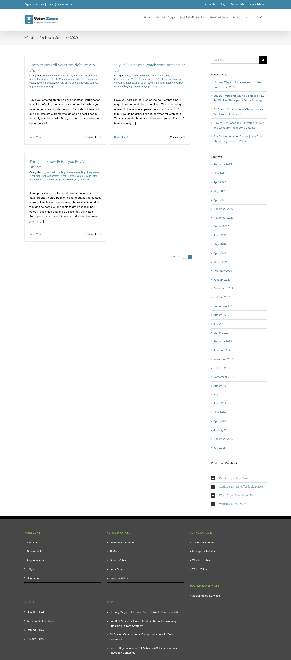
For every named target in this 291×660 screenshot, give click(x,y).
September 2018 (223, 376)
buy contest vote (136, 75)
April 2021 (219, 200)
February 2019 (222, 341)
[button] (261, 17)
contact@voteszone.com (60, 4)
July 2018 (219, 394)
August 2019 (221, 314)
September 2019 (223, 306)
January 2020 (222, 279)
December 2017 (223, 438)
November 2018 (223, 359)
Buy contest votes (155, 75)
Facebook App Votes (122, 542)
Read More (35, 137)
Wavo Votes (199, 569)
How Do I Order (36, 612)
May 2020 (219, 244)
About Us (32, 542)
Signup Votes (117, 560)
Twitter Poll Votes (203, 542)
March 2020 (220, 262)
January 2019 (222, 350)
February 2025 (222, 164)
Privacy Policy (35, 638)
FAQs (30, 569)
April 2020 (219, 253)
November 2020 (223, 217)
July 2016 (219, 447)
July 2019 (219, 323)
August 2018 (221, 385)
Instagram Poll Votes (205, 551)
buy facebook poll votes (86, 75)
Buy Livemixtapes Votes (42, 179)
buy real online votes (66, 82)
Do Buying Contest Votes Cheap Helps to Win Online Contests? (142, 637)
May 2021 (219, 191)
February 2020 (222, 270)
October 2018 (222, 368)
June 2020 (220, 235)
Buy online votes (45, 82)
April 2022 (219, 182)
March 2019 (220, 332)
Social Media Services (206, 595)
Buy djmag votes (147, 79)
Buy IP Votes (90, 176)
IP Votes (114, 551)
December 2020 (223, 208)
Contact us (33, 578)
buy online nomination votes (163, 82)
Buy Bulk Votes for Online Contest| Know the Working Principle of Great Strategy (142, 623)
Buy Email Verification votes (57, 75)
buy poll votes (82, 179)
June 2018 (220, 403)
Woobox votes (201, 560)
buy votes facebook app (42, 86)
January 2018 (222, 430)
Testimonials (34, 551)
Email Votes (116, 569)
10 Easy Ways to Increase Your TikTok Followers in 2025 (144, 612)
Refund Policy (35, 629)
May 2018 (219, 412)
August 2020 (221, 226)
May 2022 (219, 173)
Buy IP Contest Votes (62, 79)
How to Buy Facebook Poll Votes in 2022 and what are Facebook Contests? (143, 650)
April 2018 (219, 421)
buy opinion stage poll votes (143, 86)
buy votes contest (88, 82)
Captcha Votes (118, 578)
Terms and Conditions (40, 621)
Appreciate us (35, 560)
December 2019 (223, 288)
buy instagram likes (39, 79)
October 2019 (222, 297)
